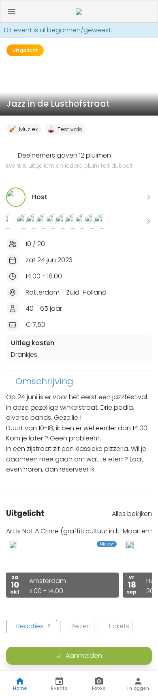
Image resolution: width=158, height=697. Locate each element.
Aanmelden (84, 655)
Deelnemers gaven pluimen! (69, 160)
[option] (62, 562)
